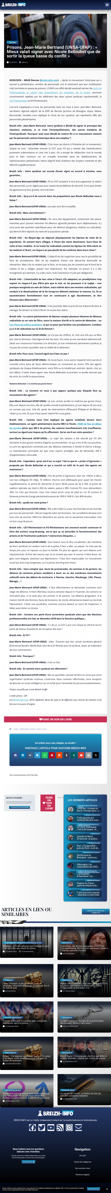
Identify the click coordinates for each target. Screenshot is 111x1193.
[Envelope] (78, 1127)
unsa (44, 729)
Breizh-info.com (49, 80)
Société (12, 42)
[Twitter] (41, 1127)
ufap (38, 729)
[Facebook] (32, 1127)
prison (32, 729)
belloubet (24, 729)
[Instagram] (69, 1127)
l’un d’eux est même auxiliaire (25, 324)
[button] (107, 4)
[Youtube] (51, 1127)
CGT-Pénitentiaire (18, 100)
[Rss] (60, 1127)
